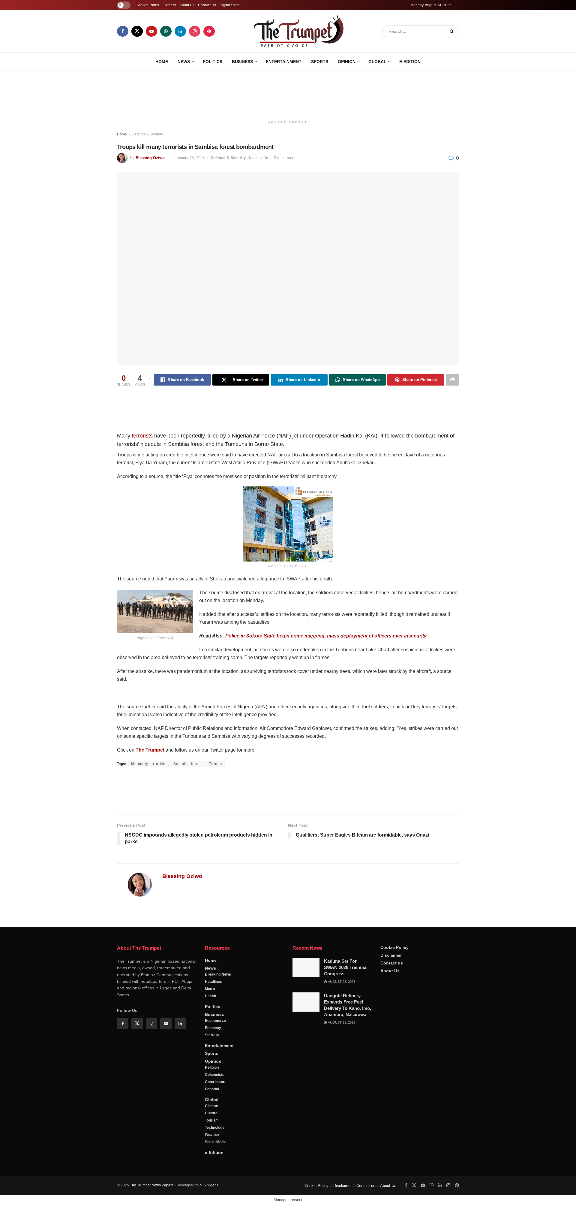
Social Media (215, 1142)
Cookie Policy (394, 947)
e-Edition (410, 61)
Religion (212, 1067)
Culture (211, 1113)
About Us (186, 5)
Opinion (347, 61)
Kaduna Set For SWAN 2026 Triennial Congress (346, 967)
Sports (319, 61)
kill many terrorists (148, 764)
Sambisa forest (187, 764)
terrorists (142, 436)
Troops (215, 764)
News (184, 61)
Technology (214, 1127)
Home (161, 61)
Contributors (215, 1082)
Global (377, 61)
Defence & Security (147, 134)
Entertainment (284, 61)
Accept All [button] (556, 1194)
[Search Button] (453, 31)
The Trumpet (150, 749)
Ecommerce (215, 1021)
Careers (169, 5)
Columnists (214, 1075)
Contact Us (207, 5)
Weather (212, 1135)
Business (242, 61)
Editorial (212, 1089)
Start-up (212, 1035)
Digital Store (230, 5)
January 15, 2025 (190, 158)
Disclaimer (391, 955)
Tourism (212, 1120)
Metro (210, 989)
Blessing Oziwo (150, 158)
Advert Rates (148, 5)
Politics (212, 61)
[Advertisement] (288, 93)
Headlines (213, 981)
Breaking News (218, 974)
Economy (213, 1028)
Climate (211, 1106)
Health (210, 996)
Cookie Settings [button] (523, 1194)
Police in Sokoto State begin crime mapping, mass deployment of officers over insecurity (326, 635)
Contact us (391, 963)
